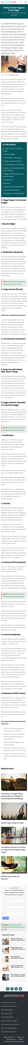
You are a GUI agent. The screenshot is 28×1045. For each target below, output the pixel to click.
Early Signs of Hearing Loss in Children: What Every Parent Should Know (18, 975)
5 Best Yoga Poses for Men (12, 823)
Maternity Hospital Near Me (8, 1028)
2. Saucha (6, 183)
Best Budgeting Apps (7, 1010)
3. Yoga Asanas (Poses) (12, 161)
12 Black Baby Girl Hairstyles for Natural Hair (18, 948)
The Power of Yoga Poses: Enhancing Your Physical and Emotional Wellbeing (12, 796)
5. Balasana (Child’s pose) (13, 193)
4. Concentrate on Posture (13, 164)
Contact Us (20, 1037)
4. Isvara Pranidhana (11, 190)
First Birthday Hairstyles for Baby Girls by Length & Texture (17, 957)
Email (4, 910)
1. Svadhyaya (8, 180)
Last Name (5, 904)
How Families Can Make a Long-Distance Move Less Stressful (18, 939)
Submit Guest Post (9, 1037)
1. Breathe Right (9, 154)
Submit (5, 918)
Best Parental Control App (8, 1002)
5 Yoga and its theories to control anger (13, 175)
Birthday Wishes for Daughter (9, 1020)
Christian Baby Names (7, 1017)
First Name (5, 898)
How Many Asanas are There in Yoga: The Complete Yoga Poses (13, 849)
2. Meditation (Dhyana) (12, 158)
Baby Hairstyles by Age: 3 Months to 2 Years (17, 966)
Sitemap (21, 1039)
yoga (2, 217)
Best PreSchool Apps (7, 1013)
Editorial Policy (11, 1039)
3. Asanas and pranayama (13, 187)
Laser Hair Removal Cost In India (10, 1024)
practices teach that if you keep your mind (13, 390)
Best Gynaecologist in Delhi (8, 1031)
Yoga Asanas (14, 566)
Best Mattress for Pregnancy (9, 1006)
